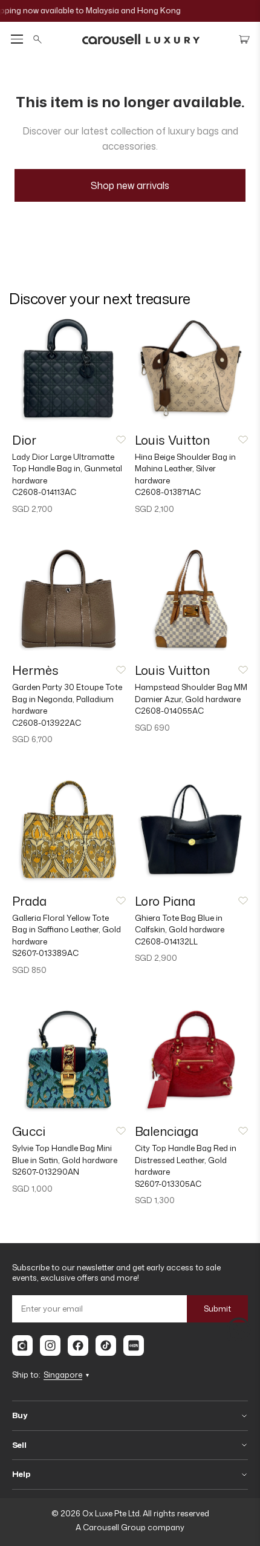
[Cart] (244, 39)
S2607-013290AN (45, 1171)
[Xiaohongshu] (133, 1345)
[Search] (37, 39)
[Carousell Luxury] (141, 39)
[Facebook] (78, 1345)
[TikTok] (106, 1345)
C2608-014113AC (44, 491)
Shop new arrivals (130, 185)
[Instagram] (50, 1345)
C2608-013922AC (46, 722)
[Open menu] (17, 39)
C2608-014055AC (169, 710)
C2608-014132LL (166, 941)
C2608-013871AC (168, 491)
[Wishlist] (121, 440)
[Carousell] (22, 1345)
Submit (217, 1308)
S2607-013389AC (45, 952)
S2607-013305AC (168, 1183)
